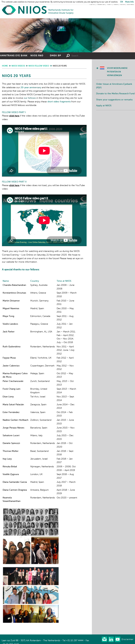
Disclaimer (127, 639)
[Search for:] (86, 56)
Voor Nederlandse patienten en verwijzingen (117, 71)
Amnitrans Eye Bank (13, 55)
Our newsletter (104, 639)
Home (38, 10)
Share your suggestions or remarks (114, 100)
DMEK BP (55, 55)
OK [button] (121, 2)
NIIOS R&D (36, 55)
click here (14, 116)
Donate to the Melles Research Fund (115, 93)
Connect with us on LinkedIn (111, 639)
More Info (129, 2)
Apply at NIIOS (103, 105)
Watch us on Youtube (117, 639)
